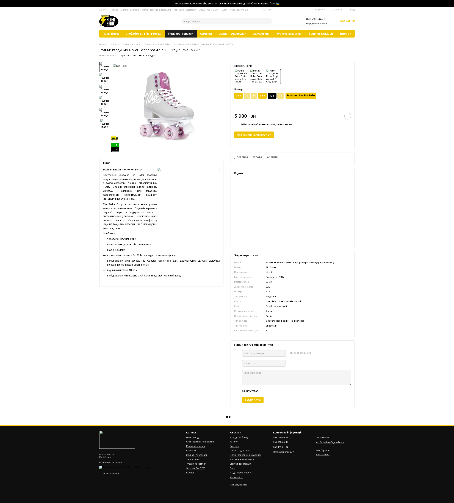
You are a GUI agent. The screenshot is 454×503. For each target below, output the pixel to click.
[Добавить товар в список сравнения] (337, 116)
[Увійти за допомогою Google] (321, 353)
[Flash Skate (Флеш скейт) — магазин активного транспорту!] (117, 440)
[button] (451, 3)
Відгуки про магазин (209, 10)
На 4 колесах (297, 320)
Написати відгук (147, 55)
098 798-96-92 (315, 19)
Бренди (345, 33)
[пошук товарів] (270, 21)
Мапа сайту (236, 477)
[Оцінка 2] (270, 391)
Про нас (114, 10)
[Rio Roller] (120, 66)
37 (246, 95)
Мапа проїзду (323, 454)
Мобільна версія (111, 473)
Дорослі (270, 320)
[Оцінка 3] (275, 391)
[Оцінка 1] (264, 391)
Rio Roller (271, 267)
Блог (224, 10)
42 (280, 95)
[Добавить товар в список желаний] (347, 116)
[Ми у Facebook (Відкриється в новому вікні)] (253, 9)
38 (254, 95)
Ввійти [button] (244, 124)
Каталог (103, 10)
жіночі (297, 301)
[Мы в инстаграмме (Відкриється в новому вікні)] (257, 9)
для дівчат (272, 301)
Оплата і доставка (130, 10)
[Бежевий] (241, 76)
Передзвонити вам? (316, 23)
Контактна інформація (185, 10)
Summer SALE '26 (321, 33)
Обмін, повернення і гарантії (156, 10)
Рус (264, 10)
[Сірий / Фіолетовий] (273, 76)
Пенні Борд (111, 33)
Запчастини (261, 33)
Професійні (282, 320)
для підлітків (286, 301)
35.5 (238, 95)
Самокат (206, 33)
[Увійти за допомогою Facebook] (315, 353)
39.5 (262, 95)
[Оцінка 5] (287, 391)
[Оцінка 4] (281, 391)
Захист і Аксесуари (232, 33)
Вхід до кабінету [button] (239, 437)
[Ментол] (257, 76)
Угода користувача (238, 10)
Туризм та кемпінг (289, 33)
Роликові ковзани (180, 33)
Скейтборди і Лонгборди (144, 33)
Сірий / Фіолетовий (276, 306)
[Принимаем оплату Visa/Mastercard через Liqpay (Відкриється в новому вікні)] (125, 467)
